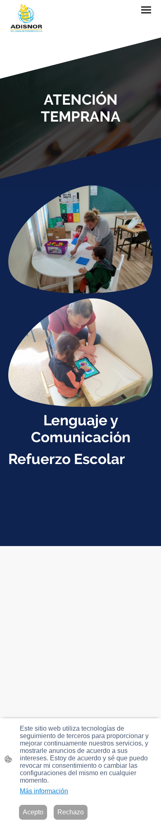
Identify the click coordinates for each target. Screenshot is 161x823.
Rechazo (70, 812)
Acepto (33, 812)
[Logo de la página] (26, 18)
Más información (44, 791)
